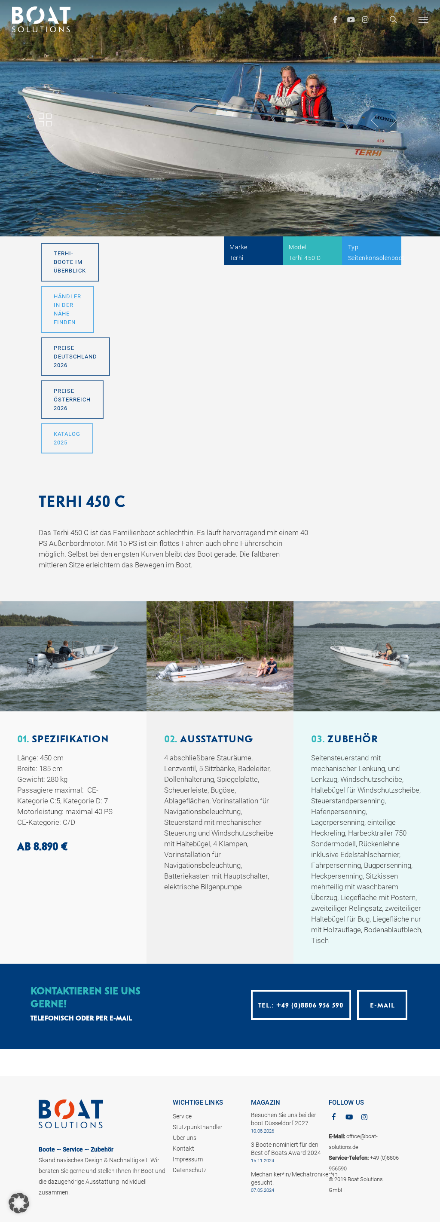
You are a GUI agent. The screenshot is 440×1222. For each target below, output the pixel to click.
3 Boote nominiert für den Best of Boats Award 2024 (286, 1148)
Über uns (184, 1137)
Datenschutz (190, 1170)
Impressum (188, 1159)
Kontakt (183, 1148)
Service (182, 1116)
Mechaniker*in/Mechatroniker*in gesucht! (286, 1178)
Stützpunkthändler (198, 1127)
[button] (423, 19)
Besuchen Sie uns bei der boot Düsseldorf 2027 (283, 1119)
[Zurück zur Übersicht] (45, 120)
